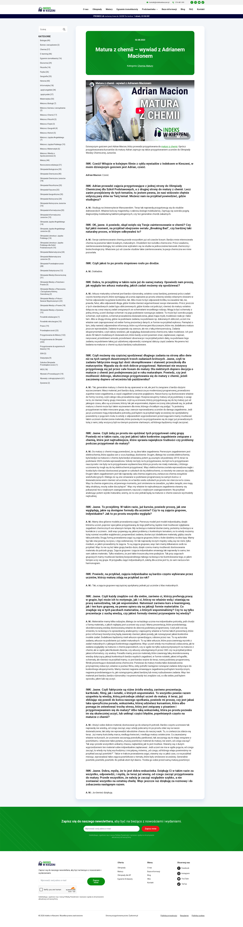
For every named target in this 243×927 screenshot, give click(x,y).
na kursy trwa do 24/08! (121, 16)
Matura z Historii (46, 133)
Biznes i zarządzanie (48, 45)
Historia (43, 81)
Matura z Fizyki (46, 124)
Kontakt (201, 9)
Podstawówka (148, 9)
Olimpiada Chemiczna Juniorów (53, 178)
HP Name (36, 809)
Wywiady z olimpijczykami (50, 378)
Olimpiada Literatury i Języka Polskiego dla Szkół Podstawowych (51, 245)
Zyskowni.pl (133, 916)
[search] (64, 29)
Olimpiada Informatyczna (50, 210)
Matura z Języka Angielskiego (52, 137)
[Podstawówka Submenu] (156, 9)
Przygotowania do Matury (50, 335)
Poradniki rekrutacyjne (49, 322)
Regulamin (184, 916)
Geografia (44, 76)
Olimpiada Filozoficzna (49, 185)
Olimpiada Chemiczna (49, 174)
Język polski (45, 94)
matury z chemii (169, 146)
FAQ (191, 9)
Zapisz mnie (96, 881)
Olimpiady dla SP (124, 875)
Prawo (42, 326)
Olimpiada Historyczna (49, 199)
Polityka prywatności (169, 916)
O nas (85, 9)
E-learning (44, 54)
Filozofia (43, 67)
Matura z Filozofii (47, 119)
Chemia (43, 49)
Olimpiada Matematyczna (50, 252)
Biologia (43, 40)
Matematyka (45, 99)
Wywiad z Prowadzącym (50, 374)
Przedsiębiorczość (47, 330)
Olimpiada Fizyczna (48, 190)
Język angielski (46, 90)
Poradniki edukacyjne (48, 317)
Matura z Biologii (46, 103)
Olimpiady (97, 9)
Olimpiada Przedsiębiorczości (52, 264)
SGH (42, 353)
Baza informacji (169, 9)
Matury (109, 9)
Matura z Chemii (46, 115)
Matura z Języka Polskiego (51, 144)
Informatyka (45, 85)
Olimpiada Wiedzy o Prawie (51, 305)
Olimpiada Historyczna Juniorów (53, 203)
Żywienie (43, 383)
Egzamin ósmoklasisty (127, 9)
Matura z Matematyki (48, 149)
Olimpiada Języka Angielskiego (52, 222)
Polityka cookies (198, 916)
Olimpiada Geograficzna (49, 194)
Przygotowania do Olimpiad (51, 339)
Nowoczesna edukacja (49, 165)
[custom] (192, 2)
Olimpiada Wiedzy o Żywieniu (51, 310)
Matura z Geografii (47, 128)
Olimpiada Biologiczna (49, 169)
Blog (183, 9)
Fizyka (42, 72)
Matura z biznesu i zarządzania (52, 108)
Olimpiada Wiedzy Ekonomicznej (53, 275)
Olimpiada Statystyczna (49, 271)
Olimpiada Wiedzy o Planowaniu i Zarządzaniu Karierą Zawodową (53, 291)
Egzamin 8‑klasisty (125, 879)
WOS (42, 369)
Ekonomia (44, 63)
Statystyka (44, 358)
